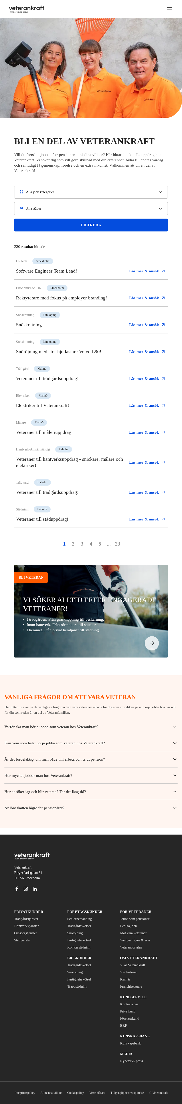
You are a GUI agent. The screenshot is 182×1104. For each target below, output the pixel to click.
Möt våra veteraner (136, 927)
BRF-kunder (77, 952)
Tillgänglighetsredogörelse (148, 1086)
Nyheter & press (133, 1055)
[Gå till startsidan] (26, 9)
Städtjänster (24, 934)
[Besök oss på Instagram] (25, 882)
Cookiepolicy (90, 1086)
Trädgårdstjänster (29, 913)
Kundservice (131, 991)
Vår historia (129, 966)
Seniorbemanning (81, 913)
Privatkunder (26, 906)
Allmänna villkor (64, 1086)
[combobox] (91, 192)
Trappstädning (79, 980)
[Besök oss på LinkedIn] (34, 882)
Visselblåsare (113, 1086)
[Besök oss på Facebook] (17, 882)
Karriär (125, 973)
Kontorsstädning (81, 941)
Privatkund (128, 1005)
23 (118, 543)
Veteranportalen (134, 941)
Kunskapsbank (131, 1037)
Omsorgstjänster (27, 927)
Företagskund (131, 1012)
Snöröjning (75, 927)
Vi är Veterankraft (134, 959)
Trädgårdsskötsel (81, 920)
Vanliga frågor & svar (137, 934)
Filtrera (91, 225)
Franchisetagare (133, 980)
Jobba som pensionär (137, 913)
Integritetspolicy (36, 1086)
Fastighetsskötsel (81, 934)
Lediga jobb (130, 920)
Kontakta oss (131, 998)
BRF (123, 1019)
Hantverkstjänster (29, 920)
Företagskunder (82, 906)
